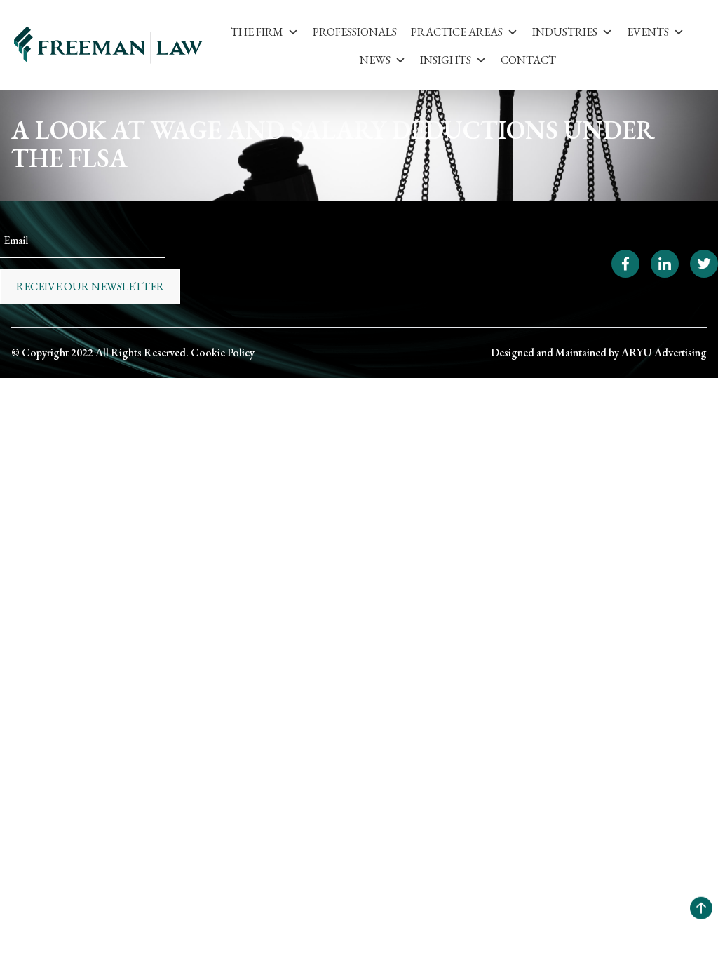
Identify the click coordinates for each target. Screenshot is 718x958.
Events (648, 32)
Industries (564, 32)
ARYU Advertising (664, 352)
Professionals (355, 32)
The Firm (257, 32)
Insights (445, 60)
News (375, 60)
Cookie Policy (223, 352)
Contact (528, 60)
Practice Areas (457, 32)
